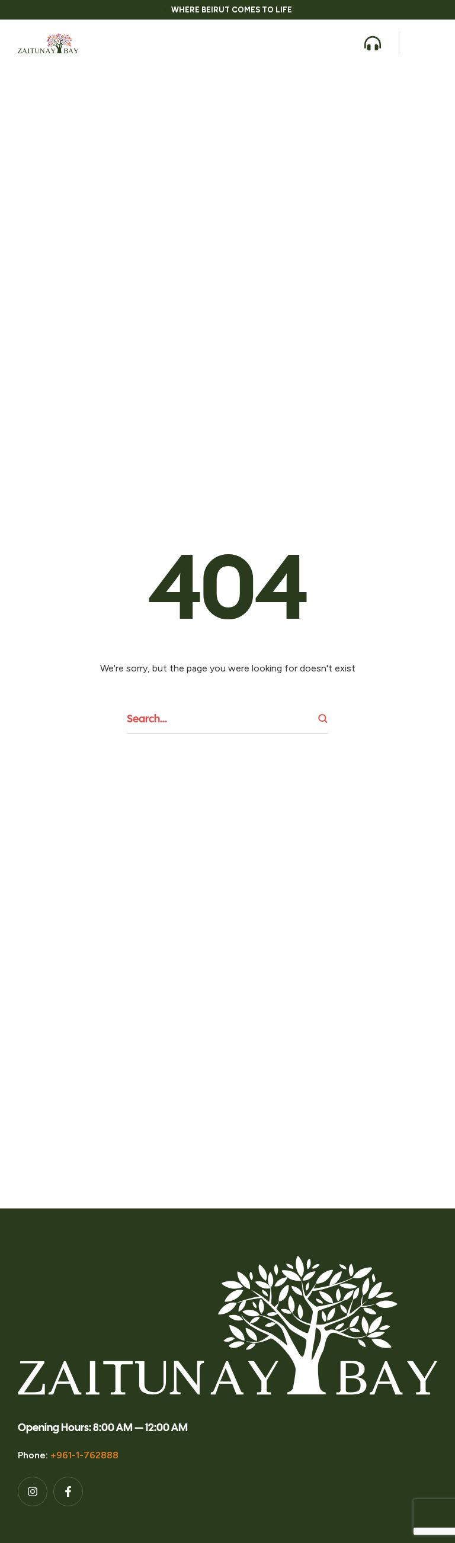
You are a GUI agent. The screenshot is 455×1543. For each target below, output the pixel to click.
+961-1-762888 (84, 1455)
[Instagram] (32, 1491)
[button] (342, 43)
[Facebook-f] (68, 1491)
